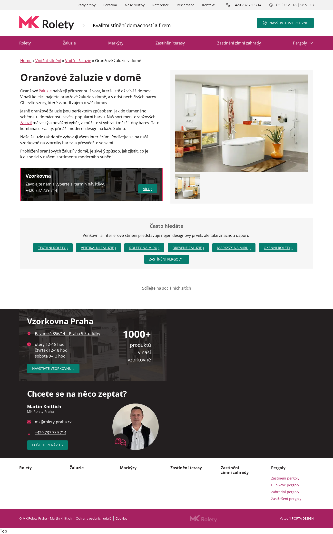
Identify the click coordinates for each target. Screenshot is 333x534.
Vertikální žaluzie (97, 247)
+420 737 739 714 (247, 4)
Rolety (25, 43)
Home (25, 60)
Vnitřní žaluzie (78, 60)
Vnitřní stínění (48, 60)
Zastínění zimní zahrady (239, 43)
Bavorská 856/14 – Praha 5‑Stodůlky (67, 333)
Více (146, 188)
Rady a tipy (87, 5)
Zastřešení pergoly (286, 498)
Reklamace (185, 5)
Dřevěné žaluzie (187, 247)
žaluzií (26, 122)
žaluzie (45, 91)
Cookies (121, 518)
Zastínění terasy (170, 43)
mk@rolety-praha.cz (53, 422)
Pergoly (300, 43)
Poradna (110, 5)
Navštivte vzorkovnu (289, 23)
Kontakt (208, 5)
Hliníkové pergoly (285, 485)
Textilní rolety (52, 247)
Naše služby (135, 5)
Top (3, 531)
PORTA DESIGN (303, 518)
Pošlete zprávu (47, 445)
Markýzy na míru (232, 247)
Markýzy (115, 43)
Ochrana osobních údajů (93, 518)
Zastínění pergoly (165, 259)
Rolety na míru (143, 247)
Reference (160, 5)
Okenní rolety (277, 247)
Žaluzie (69, 43)
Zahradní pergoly (285, 492)
